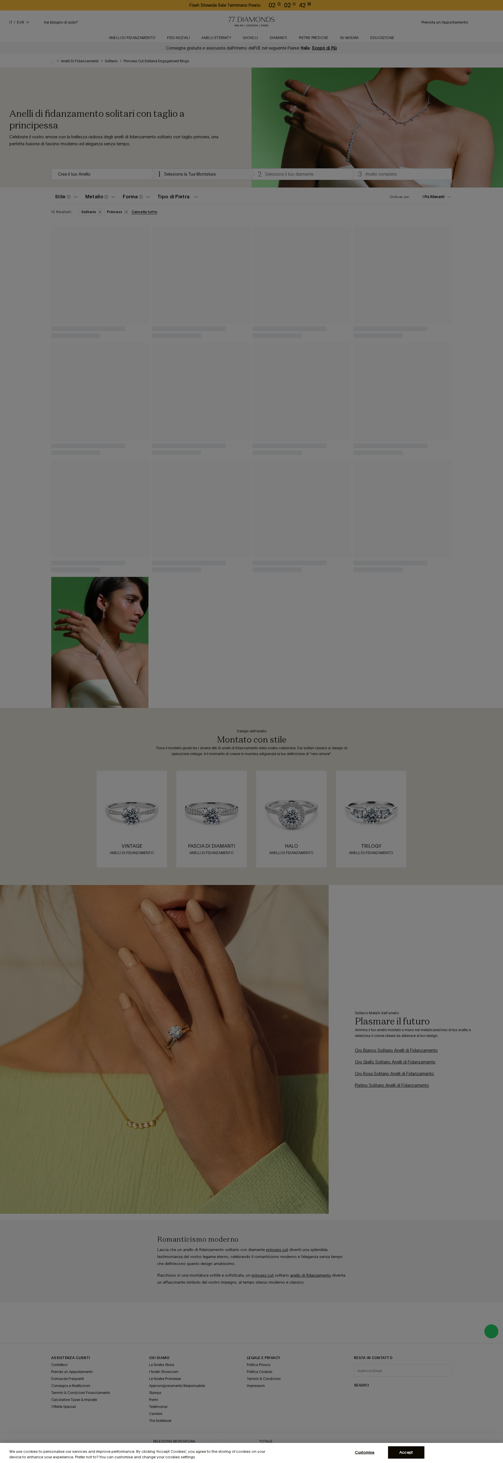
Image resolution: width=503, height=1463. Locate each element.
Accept (406, 1452)
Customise (364, 1452)
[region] (251, 1453)
